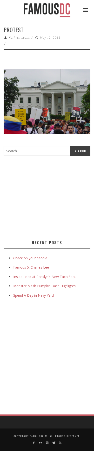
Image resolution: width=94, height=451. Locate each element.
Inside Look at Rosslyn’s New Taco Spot (44, 276)
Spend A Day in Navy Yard (33, 295)
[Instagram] (47, 442)
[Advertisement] (44, 197)
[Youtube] (60, 442)
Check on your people (30, 258)
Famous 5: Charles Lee (31, 267)
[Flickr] (40, 442)
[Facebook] (34, 442)
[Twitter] (53, 442)
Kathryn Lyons (19, 38)
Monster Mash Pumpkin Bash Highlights (44, 286)
